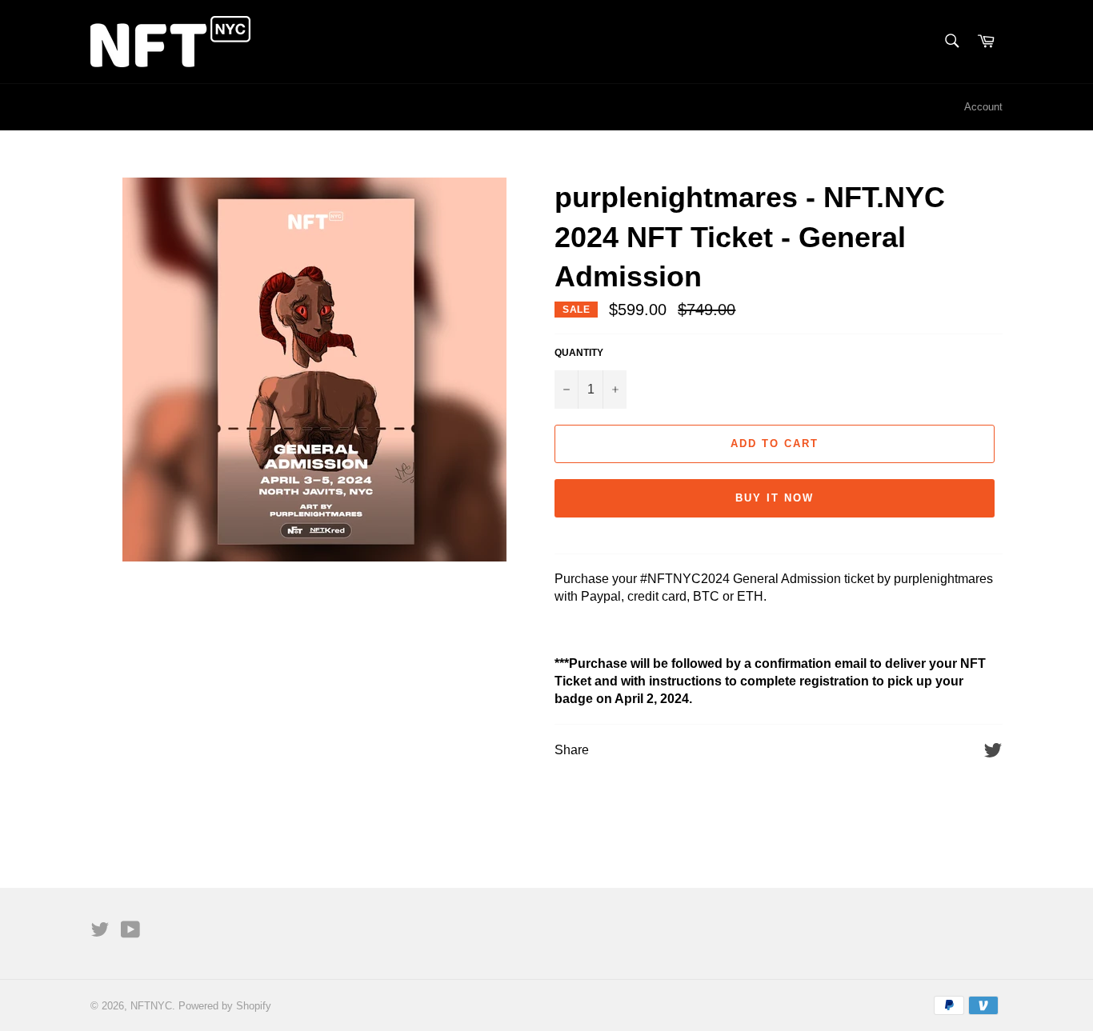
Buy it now (774, 498)
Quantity (579, 352)
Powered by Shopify (224, 1006)
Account (983, 107)
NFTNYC (151, 1006)
